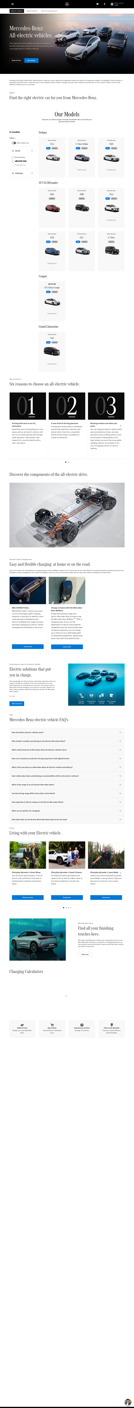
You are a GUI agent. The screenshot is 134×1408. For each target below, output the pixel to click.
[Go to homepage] (67, 4)
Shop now (85, 954)
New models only (23, 143)
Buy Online (31, 60)
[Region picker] (104, 4)
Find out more (17, 704)
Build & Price (16, 60)
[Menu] (12, 4)
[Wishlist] (97, 4)
